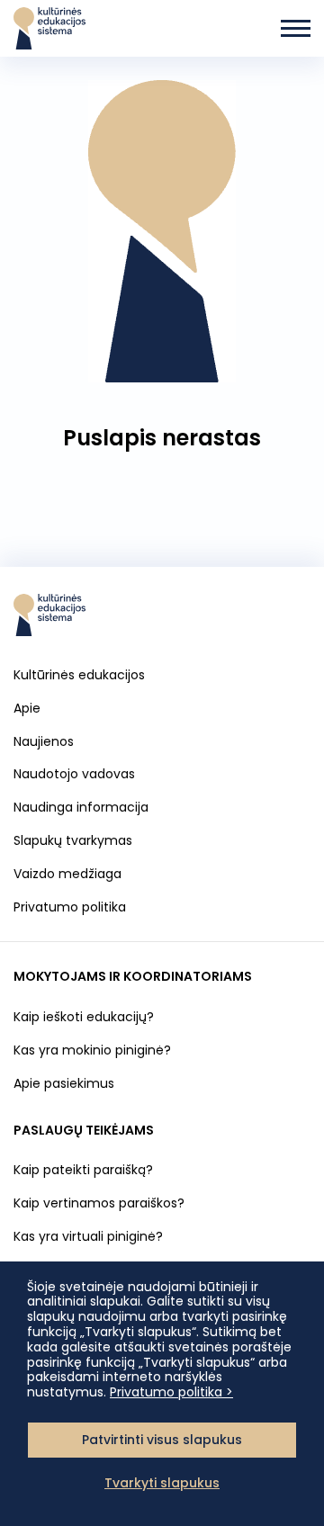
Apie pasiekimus (64, 1083)
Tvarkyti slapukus (162, 1483)
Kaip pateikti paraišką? (83, 1170)
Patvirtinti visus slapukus (162, 1440)
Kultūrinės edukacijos (79, 675)
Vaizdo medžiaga (68, 874)
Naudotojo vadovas (74, 774)
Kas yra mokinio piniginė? (92, 1050)
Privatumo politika (70, 907)
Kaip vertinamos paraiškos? (99, 1203)
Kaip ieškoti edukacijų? (84, 1017)
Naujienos (44, 741)
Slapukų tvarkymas (73, 840)
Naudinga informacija (81, 807)
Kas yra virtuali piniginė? (88, 1236)
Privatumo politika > (171, 1392)
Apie (27, 708)
